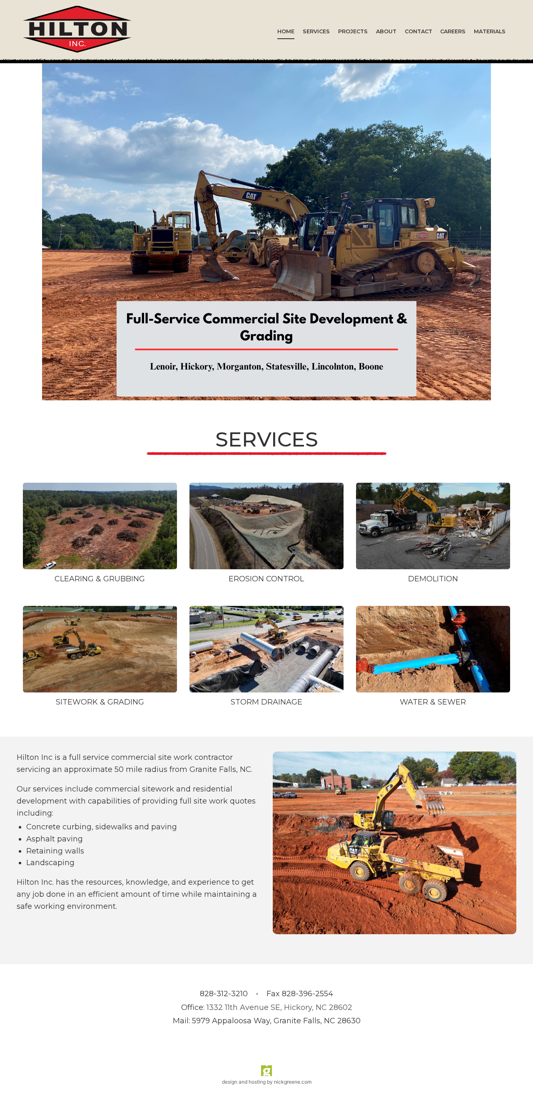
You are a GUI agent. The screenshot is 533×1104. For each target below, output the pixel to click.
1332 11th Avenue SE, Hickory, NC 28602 (279, 1007)
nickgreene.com (292, 1082)
